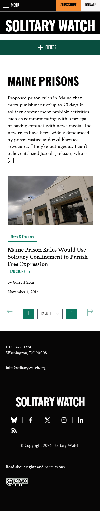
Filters (50, 48)
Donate (90, 5)
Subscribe (68, 5)
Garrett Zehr (23, 282)
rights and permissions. (46, 466)
